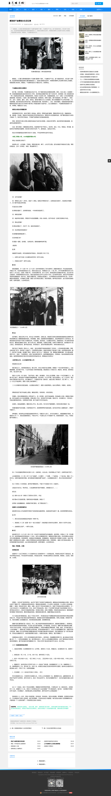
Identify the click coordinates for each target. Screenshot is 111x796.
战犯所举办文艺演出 (85, 89)
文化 (65, 9)
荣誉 (57, 9)
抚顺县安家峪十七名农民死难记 (23, 728)
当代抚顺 (71, 15)
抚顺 (17, 715)
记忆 (17, 9)
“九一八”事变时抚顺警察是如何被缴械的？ (91, 79)
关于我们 (46, 772)
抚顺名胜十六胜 (15, 746)
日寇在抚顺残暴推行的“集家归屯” (89, 77)
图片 (49, 9)
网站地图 (52, 772)
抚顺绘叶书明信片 (48, 746)
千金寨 (12, 715)
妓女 (21, 715)
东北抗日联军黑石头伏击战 (53, 728)
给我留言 (58, 772)
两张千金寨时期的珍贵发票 (18, 741)
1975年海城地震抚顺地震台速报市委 (90, 82)
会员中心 (99, 9)
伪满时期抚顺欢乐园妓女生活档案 (89, 71)
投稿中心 (64, 772)
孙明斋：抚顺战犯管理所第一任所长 (89, 74)
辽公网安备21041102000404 (49, 792)
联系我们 (34, 772)
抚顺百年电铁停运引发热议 (51, 741)
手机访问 (77, 772)
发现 (33, 9)
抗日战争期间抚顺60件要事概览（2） (90, 87)
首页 (10, 9)
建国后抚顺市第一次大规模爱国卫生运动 (91, 92)
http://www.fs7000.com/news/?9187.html (26, 723)
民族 (81, 9)
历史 (25, 9)
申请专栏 (71, 772)
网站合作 (40, 772)
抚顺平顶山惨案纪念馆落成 (87, 84)
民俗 (73, 9)
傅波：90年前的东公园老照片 (18, 743)
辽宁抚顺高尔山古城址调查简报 (52, 743)
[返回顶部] (107, 714)
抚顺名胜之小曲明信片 (16, 748)
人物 (41, 9)
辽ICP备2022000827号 (63, 792)
